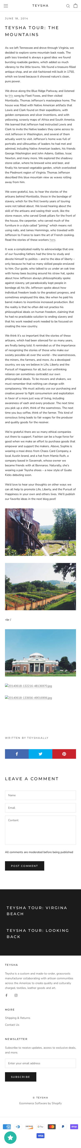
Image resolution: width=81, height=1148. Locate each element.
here (52, 240)
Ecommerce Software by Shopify (40, 1103)
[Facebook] (6, 995)
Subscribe (20, 1076)
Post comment (24, 865)
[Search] (68, 5)
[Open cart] (75, 6)
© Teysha (40, 1097)
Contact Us (12, 1025)
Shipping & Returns (17, 1018)
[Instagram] (16, 995)
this (11, 96)
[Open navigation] (6, 5)
